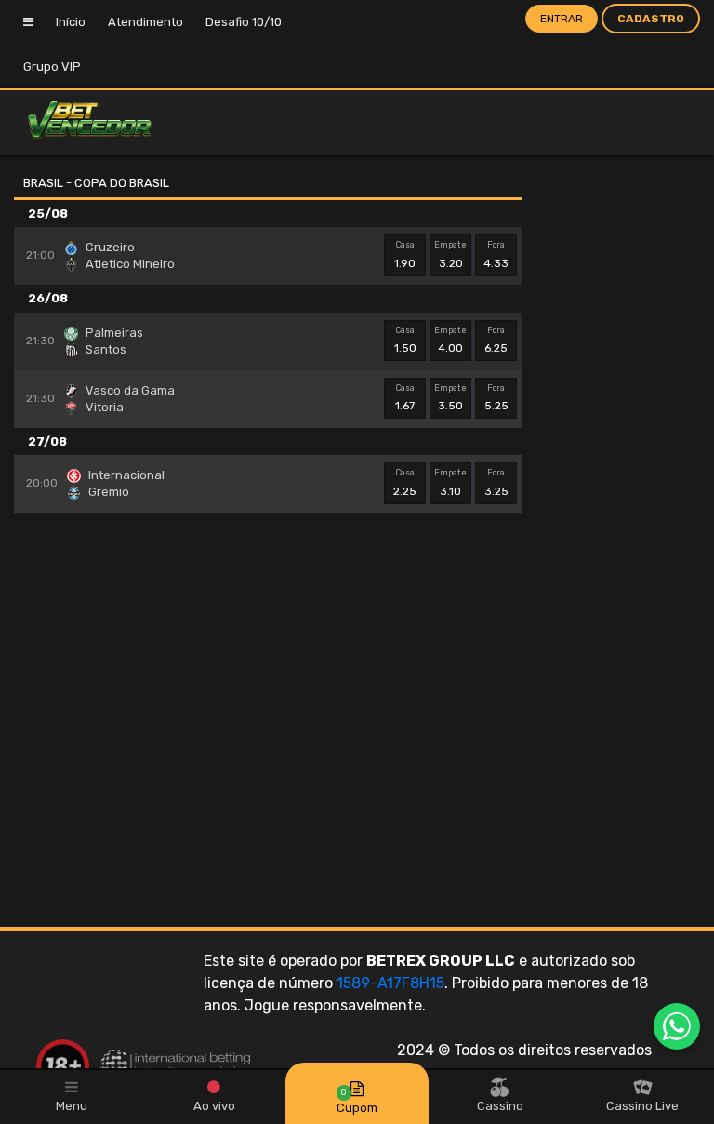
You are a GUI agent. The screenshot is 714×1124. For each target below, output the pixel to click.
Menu (71, 1106)
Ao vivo (214, 1106)
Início (71, 22)
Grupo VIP (52, 67)
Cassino (500, 1106)
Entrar (561, 18)
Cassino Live (642, 1106)
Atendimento (145, 22)
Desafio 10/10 (243, 22)
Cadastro (650, 18)
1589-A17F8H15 (390, 983)
